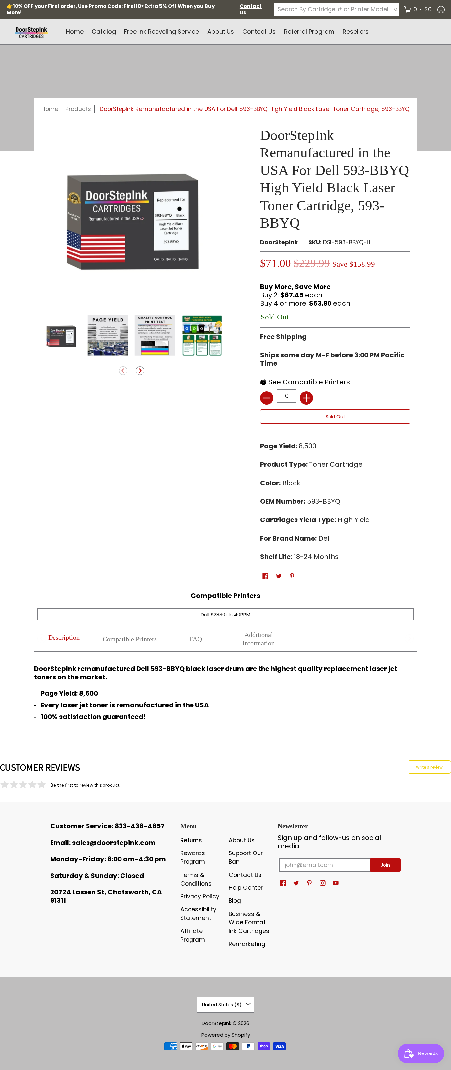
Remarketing (247, 944)
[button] (417, 9)
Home (49, 109)
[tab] (63, 639)
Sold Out (335, 416)
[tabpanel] (225, 691)
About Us (242, 840)
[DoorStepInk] (31, 31)
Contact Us (245, 875)
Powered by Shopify (225, 1034)
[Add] (306, 398)
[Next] (140, 371)
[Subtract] (266, 398)
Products (78, 109)
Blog (235, 901)
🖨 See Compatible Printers (305, 381)
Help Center (246, 888)
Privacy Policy (199, 896)
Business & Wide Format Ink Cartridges (249, 922)
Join (385, 865)
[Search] (395, 9)
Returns (191, 840)
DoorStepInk (279, 242)
